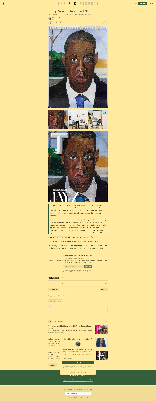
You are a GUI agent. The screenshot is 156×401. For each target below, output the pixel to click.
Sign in (151, 3)
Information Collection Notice (77, 368)
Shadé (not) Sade (56, 17)
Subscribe (143, 3)
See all (52, 365)
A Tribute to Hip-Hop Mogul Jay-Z (73, 245)
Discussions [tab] (61, 321)
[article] (78, 330)
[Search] (132, 3)
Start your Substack (73, 393)
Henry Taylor (66, 241)
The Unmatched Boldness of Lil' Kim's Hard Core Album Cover (69, 327)
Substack (70, 397)
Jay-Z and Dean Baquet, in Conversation (86, 248)
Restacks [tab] (59, 301)
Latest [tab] (54, 321)
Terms (80, 389)
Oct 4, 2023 (82, 241)
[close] (93, 342)
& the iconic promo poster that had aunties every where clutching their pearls (70, 330)
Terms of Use (86, 366)
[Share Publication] (136, 3)
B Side (74, 241)
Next (102, 289)
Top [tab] (50, 321)
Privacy (76, 389)
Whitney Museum (100, 233)
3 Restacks (67, 278)
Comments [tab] (52, 301)
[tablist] (55, 301)
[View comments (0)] (56, 23)
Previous (54, 289)
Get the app (86, 393)
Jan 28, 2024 (93, 241)
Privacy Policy (90, 368)
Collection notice (87, 389)
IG (105, 248)
